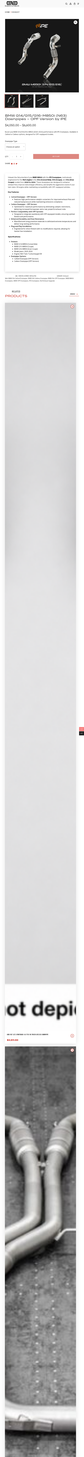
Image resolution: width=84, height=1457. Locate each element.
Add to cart (56, 156)
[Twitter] (14, 163)
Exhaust (16, 12)
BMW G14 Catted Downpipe (17, 278)
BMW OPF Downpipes (21, 281)
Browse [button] (72, 294)
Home (7, 12)
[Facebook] (11, 163)
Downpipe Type (11, 141)
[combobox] (15, 146)
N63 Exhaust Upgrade (47, 281)
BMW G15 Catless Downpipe (37, 278)
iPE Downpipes (34, 281)
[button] (78, 4)
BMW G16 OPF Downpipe (56, 278)
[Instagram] (16, 163)
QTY (6, 156)
